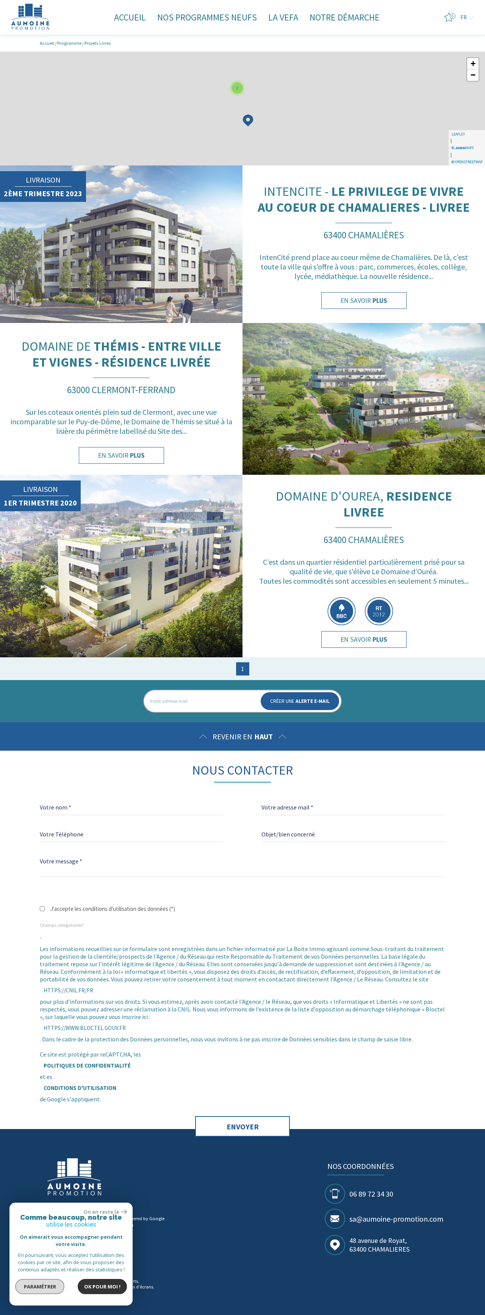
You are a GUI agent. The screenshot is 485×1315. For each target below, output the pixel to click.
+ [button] (473, 63)
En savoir (364, 300)
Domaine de (121, 354)
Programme (69, 43)
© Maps (463, 147)
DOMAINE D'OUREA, (364, 504)
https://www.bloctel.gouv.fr (85, 1028)
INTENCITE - (364, 199)
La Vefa (283, 17)
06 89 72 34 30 (371, 1193)
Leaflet (458, 134)
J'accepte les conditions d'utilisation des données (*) (112, 908)
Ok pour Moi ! (102, 1286)
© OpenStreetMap (467, 161)
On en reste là (101, 1211)
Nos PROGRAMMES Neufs (207, 17)
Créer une (300, 701)
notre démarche (345, 17)
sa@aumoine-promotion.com (396, 1219)
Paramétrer (40, 1286)
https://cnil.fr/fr (68, 990)
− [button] (473, 75)
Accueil (130, 17)
